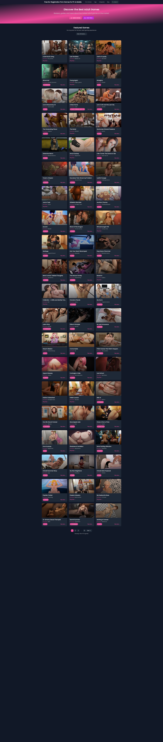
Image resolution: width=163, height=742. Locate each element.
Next (88, 530)
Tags (95, 2)
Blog (108, 2)
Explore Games (76, 18)
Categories (102, 2)
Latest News (89, 18)
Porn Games (88, 2)
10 (84, 530)
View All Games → (81, 34)
